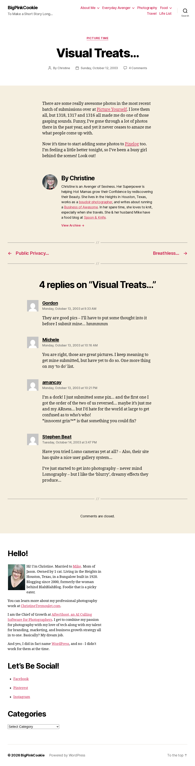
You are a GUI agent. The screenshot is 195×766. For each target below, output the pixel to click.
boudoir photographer (95, 202)
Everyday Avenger (116, 8)
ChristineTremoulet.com (40, 606)
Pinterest (20, 688)
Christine (64, 68)
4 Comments (138, 68)
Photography (147, 8)
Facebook (21, 679)
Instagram (21, 697)
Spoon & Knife (95, 217)
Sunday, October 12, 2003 (99, 68)
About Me (87, 8)
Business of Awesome (81, 207)
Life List (165, 13)
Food (164, 8)
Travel (151, 13)
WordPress (60, 644)
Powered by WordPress (67, 755)
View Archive (72, 225)
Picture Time (98, 38)
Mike (77, 566)
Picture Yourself (112, 109)
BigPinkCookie (23, 7)
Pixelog (132, 144)
